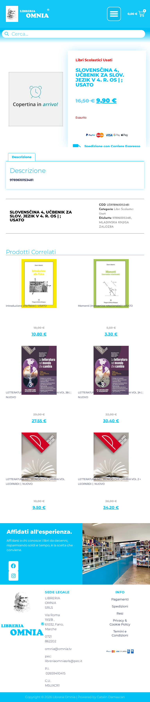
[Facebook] (13, 566)
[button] (114, 14)
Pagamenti (120, 599)
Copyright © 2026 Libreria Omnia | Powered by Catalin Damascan (75, 697)
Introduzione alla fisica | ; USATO (26, 305)
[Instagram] (13, 576)
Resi (120, 613)
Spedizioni (120, 606)
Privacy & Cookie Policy (120, 622)
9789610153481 (121, 218)
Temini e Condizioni (120, 633)
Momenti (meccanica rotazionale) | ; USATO (105, 305)
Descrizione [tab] (21, 157)
